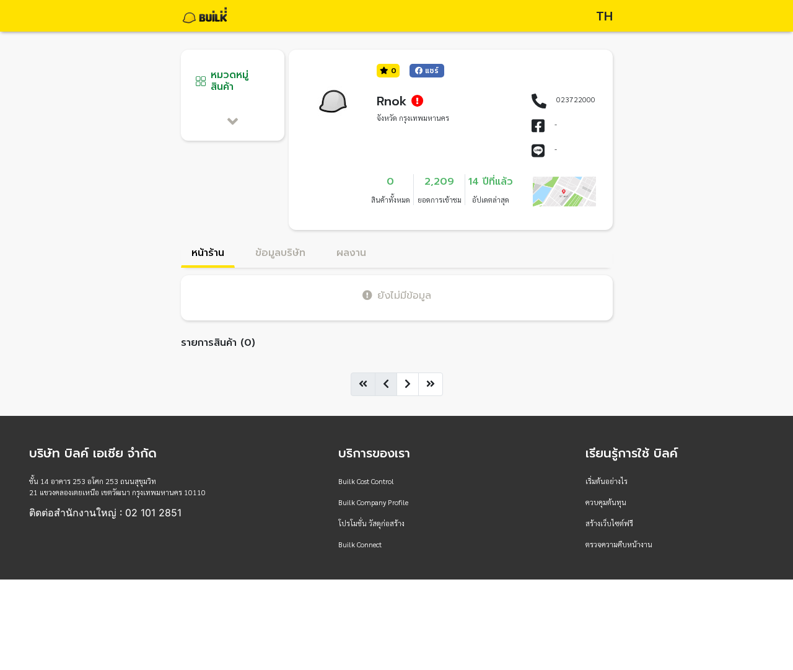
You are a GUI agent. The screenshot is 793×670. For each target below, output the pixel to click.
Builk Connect (360, 544)
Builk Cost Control (366, 481)
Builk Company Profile (373, 502)
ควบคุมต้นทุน (605, 502)
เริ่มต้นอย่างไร (606, 481)
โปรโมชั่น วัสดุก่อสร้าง (371, 523)
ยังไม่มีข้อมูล (404, 295)
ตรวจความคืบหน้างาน (618, 544)
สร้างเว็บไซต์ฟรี (609, 523)
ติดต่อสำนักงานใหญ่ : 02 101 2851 (105, 513)
